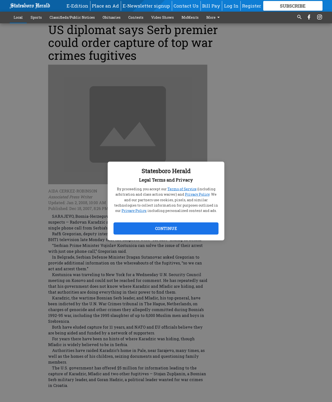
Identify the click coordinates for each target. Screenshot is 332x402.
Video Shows (162, 17)
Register (251, 6)
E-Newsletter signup (146, 6)
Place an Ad (105, 6)
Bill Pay (211, 6)
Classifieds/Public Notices (72, 17)
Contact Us (186, 6)
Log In (231, 6)
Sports (36, 17)
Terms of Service (182, 189)
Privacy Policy (197, 194)
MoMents (190, 17)
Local (18, 17)
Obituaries (112, 17)
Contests (135, 17)
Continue (166, 228)
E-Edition (77, 6)
